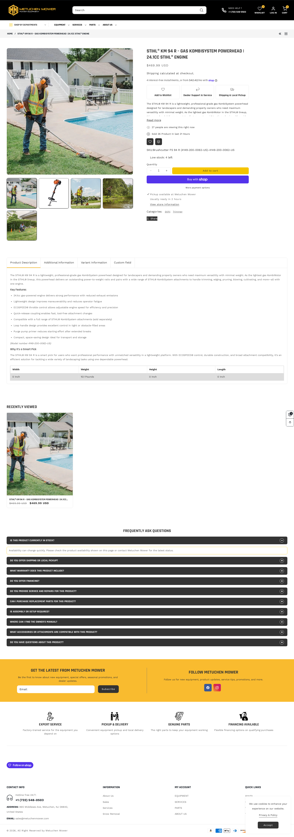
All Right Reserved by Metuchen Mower (43, 830)
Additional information (59, 262)
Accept (268, 825)
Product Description (23, 262)
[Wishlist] (150, 141)
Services (107, 807)
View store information (164, 204)
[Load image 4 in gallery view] (118, 193)
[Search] (201, 10)
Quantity (152, 164)
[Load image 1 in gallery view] (22, 193)
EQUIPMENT (182, 795)
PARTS (178, 807)
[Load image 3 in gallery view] (86, 193)
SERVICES (180, 801)
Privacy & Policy (268, 815)
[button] (61, 24)
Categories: (154, 211)
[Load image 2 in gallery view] (54, 193)
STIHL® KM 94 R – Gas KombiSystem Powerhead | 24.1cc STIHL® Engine (37, 499)
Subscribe (108, 689)
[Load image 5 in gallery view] (22, 225)
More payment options (198, 187)
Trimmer (178, 211)
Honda (249, 795)
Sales (106, 801)
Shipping (153, 73)
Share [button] (154, 218)
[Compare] (158, 141)
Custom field (122, 262)
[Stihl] (286, 33)
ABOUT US (181, 813)
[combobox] (139, 10)
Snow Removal (111, 813)
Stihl (167, 211)
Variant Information (94, 262)
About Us (108, 795)
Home (10, 33)
